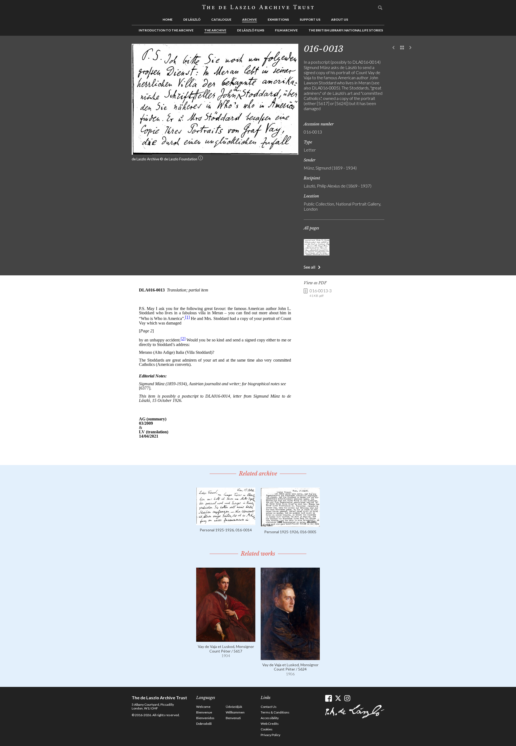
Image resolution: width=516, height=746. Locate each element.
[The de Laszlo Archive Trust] (258, 7)
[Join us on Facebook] (328, 698)
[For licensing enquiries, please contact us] (200, 159)
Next (410, 48)
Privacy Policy (270, 735)
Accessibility (270, 718)
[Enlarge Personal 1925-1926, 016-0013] (215, 153)
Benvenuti (233, 718)
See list (402, 48)
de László (191, 19)
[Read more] (225, 522)
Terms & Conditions (275, 712)
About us (339, 19)
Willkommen (235, 712)
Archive (249, 19)
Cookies (267, 729)
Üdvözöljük (234, 707)
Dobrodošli (204, 724)
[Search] (380, 7)
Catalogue (221, 19)
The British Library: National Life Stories (346, 30)
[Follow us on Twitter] (338, 698)
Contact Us (269, 707)
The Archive (215, 30)
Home (168, 19)
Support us (310, 19)
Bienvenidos (205, 718)
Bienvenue (204, 712)
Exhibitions (278, 19)
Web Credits (270, 724)
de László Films (250, 30)
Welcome (203, 707)
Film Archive (286, 30)
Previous (394, 48)
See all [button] (309, 266)
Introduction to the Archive (166, 30)
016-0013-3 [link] (321, 293)
